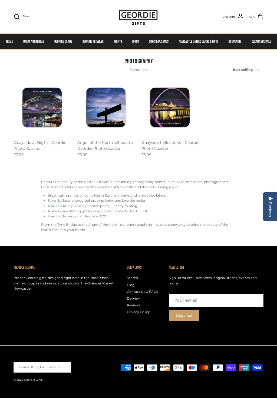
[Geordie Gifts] (138, 16)
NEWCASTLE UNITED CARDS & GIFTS (198, 41)
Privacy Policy (138, 312)
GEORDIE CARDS (63, 41)
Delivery (133, 298)
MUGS (135, 41)
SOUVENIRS (235, 41)
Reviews (133, 305)
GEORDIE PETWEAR (93, 41)
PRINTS (118, 41)
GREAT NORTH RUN (33, 41)
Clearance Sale (261, 41)
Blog (130, 285)
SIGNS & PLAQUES (159, 41)
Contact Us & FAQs (142, 292)
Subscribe (184, 315)
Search (132, 278)
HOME (9, 41)
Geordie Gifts (33, 380)
